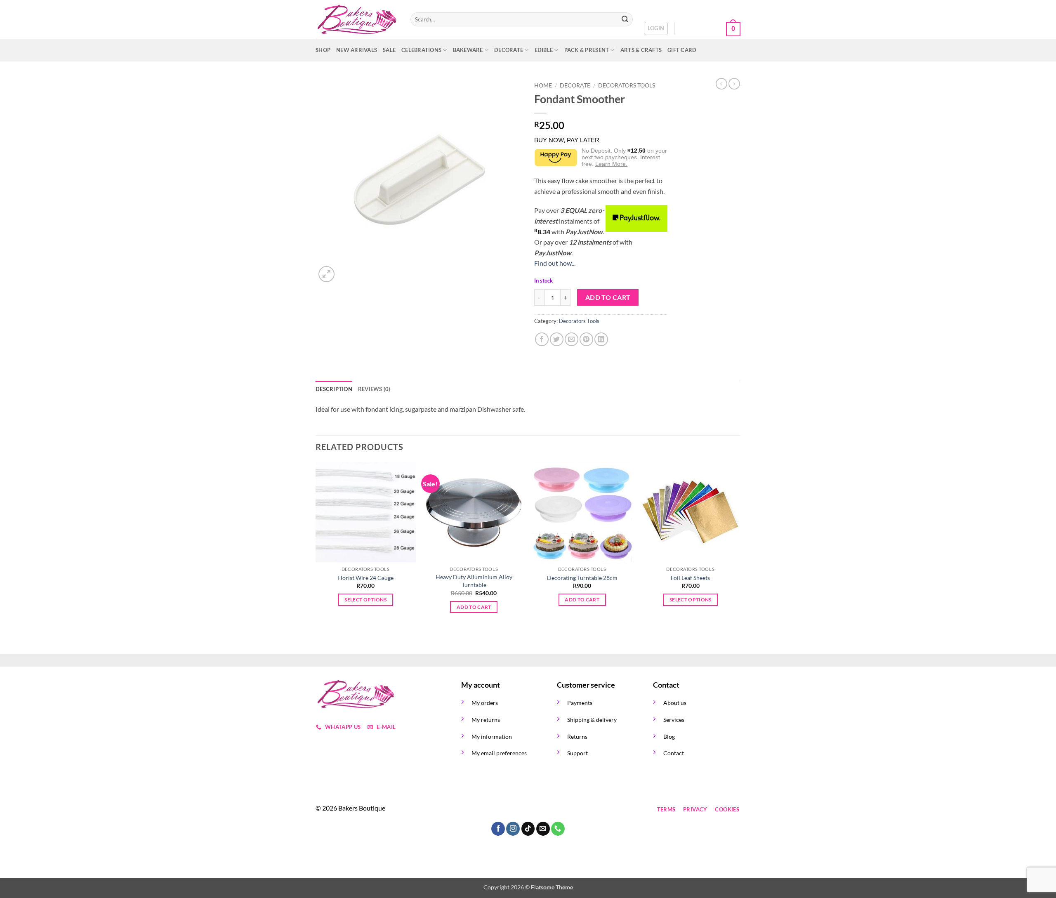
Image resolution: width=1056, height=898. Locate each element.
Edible (544, 50)
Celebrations (421, 50)
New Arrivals (356, 50)
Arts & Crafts (641, 50)
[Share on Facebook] (542, 339)
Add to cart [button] (474, 607)
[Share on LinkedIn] (601, 339)
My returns (485, 719)
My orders (484, 702)
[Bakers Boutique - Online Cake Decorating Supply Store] (357, 19)
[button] (656, 28)
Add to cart (608, 297)
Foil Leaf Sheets (690, 577)
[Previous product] (734, 84)
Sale (389, 50)
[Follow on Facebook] (469, 809)
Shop (323, 50)
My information (491, 736)
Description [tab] (334, 389)
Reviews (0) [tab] (374, 389)
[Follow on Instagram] (483, 809)
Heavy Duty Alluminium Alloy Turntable (474, 580)
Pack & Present (586, 50)
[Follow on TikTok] (498, 809)
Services (673, 719)
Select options (365, 599)
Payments (579, 702)
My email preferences (499, 753)
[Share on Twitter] (556, 339)
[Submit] (625, 19)
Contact (673, 753)
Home (543, 85)
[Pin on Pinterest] (586, 339)
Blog (669, 736)
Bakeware (468, 50)
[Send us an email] (513, 809)
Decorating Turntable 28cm (582, 577)
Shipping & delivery (592, 719)
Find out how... (554, 263)
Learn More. (611, 163)
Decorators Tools (626, 85)
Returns (577, 736)
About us (674, 702)
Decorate (508, 50)
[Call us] (528, 809)
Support (577, 753)
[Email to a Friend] (571, 339)
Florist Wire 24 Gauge (365, 577)
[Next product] (721, 84)
